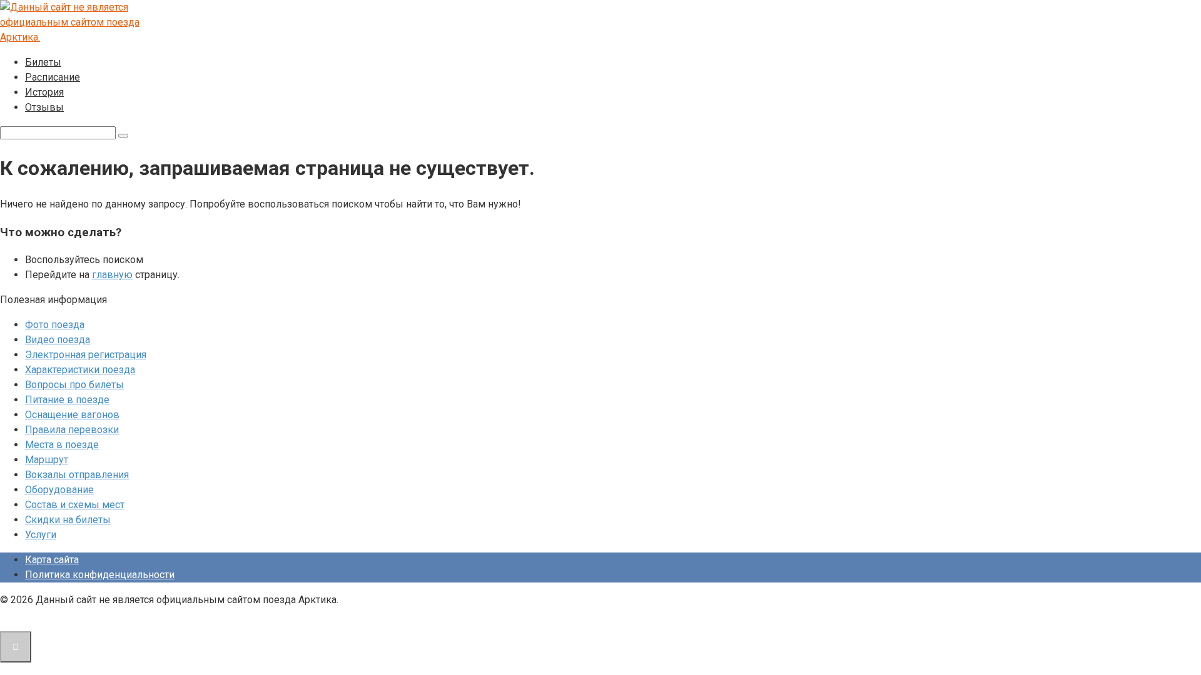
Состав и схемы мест (74, 505)
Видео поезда (57, 340)
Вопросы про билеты (74, 385)
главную (112, 275)
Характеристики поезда (80, 370)
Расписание (52, 77)
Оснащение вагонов (72, 415)
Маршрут (46, 460)
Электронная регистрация (85, 355)
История (44, 92)
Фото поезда (54, 325)
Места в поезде (62, 445)
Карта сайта (52, 560)
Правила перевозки (72, 430)
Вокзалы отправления (77, 475)
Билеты (43, 62)
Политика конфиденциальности (100, 575)
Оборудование (59, 490)
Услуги (40, 535)
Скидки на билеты (68, 520)
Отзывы (44, 107)
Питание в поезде (67, 400)
